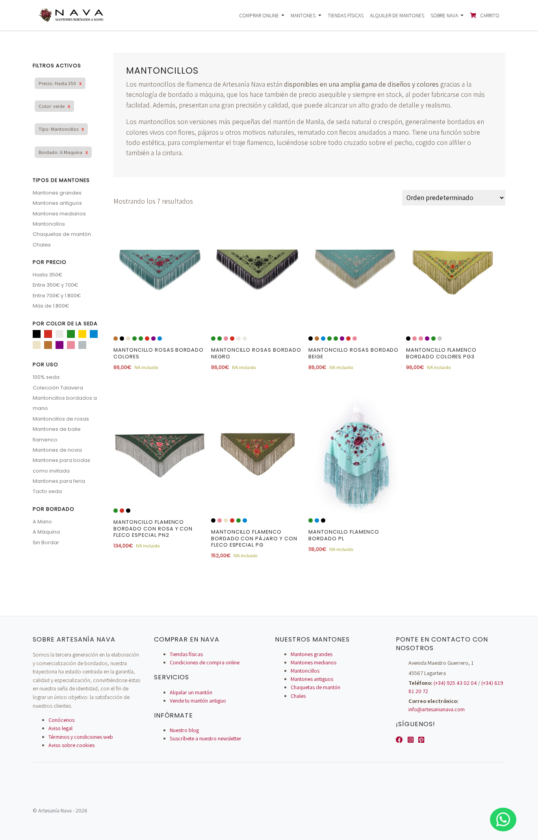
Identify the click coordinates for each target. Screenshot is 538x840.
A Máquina (46, 531)
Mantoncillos (49, 224)
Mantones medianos (59, 213)
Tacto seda (47, 491)
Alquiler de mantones (397, 15)
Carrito (489, 15)
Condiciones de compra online (204, 662)
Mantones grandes (57, 192)
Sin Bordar (46, 542)
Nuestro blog (184, 730)
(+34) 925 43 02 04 (455, 682)
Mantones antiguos (57, 203)
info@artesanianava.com (436, 709)
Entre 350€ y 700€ (55, 285)
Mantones (304, 15)
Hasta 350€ (47, 274)
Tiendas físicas (346, 15)
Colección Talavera (58, 387)
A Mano (42, 521)
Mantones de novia (57, 450)
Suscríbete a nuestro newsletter (205, 738)
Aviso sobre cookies (71, 745)
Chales (42, 244)
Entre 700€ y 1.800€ (57, 295)
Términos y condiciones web (80, 736)
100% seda (46, 377)
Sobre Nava (444, 15)
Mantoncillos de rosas (61, 418)
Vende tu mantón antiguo (198, 700)
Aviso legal (60, 728)
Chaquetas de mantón (62, 234)
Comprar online (259, 15)
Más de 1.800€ (51, 305)
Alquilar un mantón (191, 692)
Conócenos (61, 719)
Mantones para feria (59, 481)
